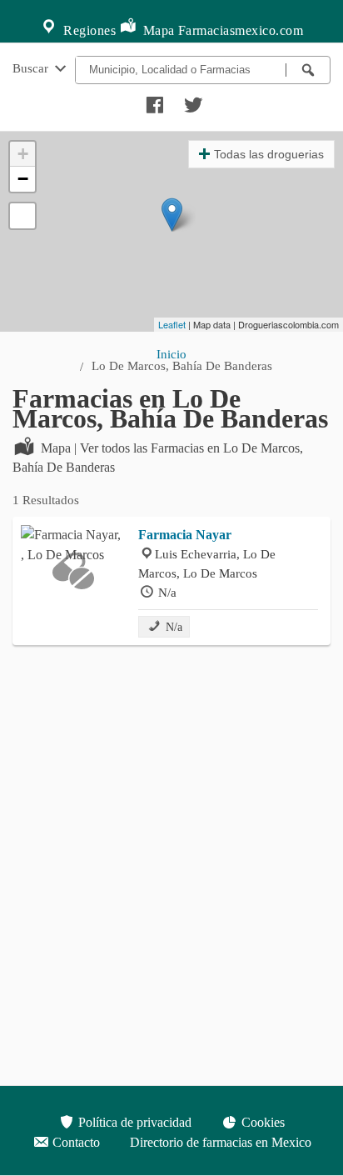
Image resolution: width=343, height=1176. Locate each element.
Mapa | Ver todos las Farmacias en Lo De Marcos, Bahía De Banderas (157, 457)
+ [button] (22, 153)
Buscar (32, 68)
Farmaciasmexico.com (241, 30)
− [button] (22, 178)
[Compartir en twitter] (191, 101)
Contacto (74, 1142)
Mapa (157, 30)
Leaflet (172, 324)
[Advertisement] (171, 833)
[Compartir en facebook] (152, 101)
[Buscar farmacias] (308, 70)
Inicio (171, 354)
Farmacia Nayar (184, 535)
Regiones (88, 30)
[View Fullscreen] (22, 215)
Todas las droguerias (269, 154)
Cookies (261, 1122)
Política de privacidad (133, 1122)
